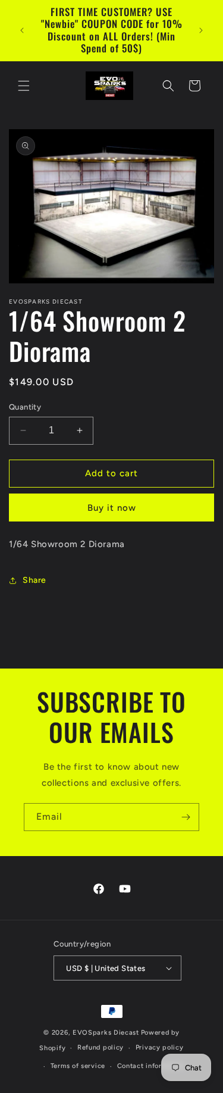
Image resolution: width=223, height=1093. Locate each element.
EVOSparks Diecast (106, 1032)
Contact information (150, 1066)
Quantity (25, 406)
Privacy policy (160, 1047)
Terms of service (78, 1066)
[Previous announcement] (22, 30)
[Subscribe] (185, 817)
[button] (24, 86)
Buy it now (111, 507)
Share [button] (34, 580)
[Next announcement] (201, 30)
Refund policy (100, 1047)
